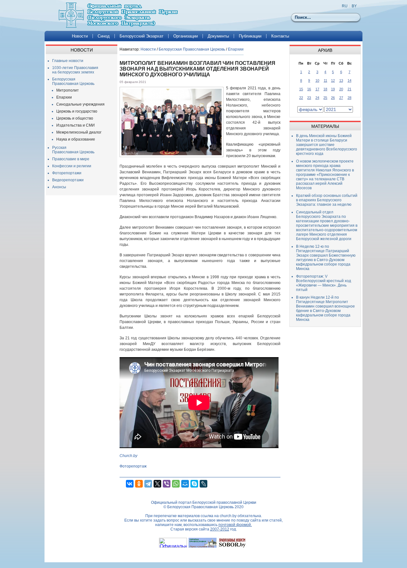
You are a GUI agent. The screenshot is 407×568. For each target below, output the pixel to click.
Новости (80, 36)
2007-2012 (219, 529)
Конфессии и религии (71, 166)
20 (341, 89)
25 (325, 98)
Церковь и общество (74, 118)
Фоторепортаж (133, 466)
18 (325, 89)
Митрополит (67, 90)
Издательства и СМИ (75, 125)
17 (317, 89)
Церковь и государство (76, 111)
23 (309, 98)
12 (333, 80)
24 (317, 98)
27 (341, 98)
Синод (104, 36)
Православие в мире (70, 159)
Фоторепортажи (66, 173)
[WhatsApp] (176, 484)
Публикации (250, 36)
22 (301, 98)
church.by (228, 516)
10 (317, 80)
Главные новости (67, 61)
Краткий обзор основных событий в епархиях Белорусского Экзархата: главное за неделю (326, 200)
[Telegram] (148, 484)
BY (354, 6)
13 (341, 80)
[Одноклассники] (139, 484)
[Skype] (194, 484)
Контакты (280, 36)
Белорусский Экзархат (141, 36)
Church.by (128, 456)
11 (325, 80)
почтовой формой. (235, 525)
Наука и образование (75, 139)
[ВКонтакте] (130, 484)
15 (301, 89)
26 (333, 98)
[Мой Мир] (185, 484)
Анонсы (59, 187)
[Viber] (166, 484)
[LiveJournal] (203, 484)
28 (349, 98)
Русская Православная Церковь (73, 149)
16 (309, 89)
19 (333, 89)
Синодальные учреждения (80, 104)
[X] (157, 484)
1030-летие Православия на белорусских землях (75, 70)
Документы (218, 36)
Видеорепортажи (68, 180)
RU (345, 6)
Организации (185, 36)
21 (349, 89)
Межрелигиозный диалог (78, 132)
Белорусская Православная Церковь (73, 81)
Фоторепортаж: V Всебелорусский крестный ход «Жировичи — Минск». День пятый (323, 283)
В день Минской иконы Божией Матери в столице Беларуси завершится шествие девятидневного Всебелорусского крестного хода (326, 145)
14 (349, 80)
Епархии (64, 97)
